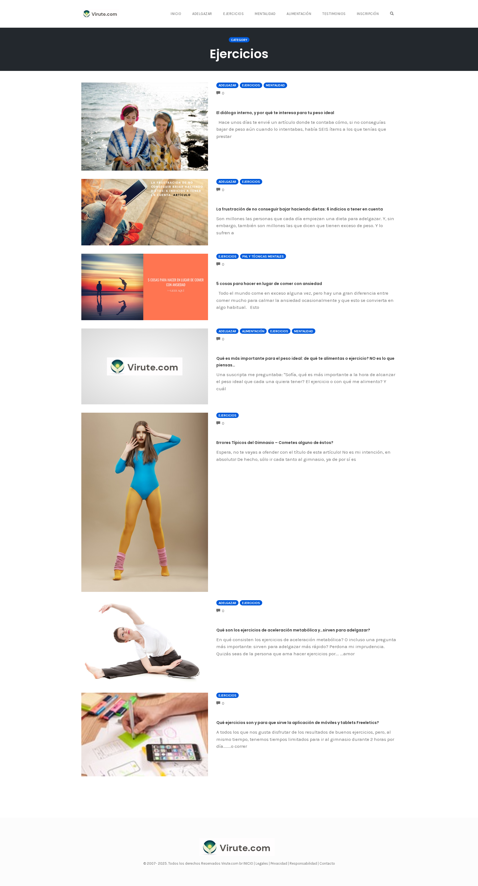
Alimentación (299, 14)
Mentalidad (265, 14)
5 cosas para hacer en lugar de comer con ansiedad (269, 283)
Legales (262, 863)
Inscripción (368, 14)
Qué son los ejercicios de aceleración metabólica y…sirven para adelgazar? (293, 630)
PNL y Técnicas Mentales (263, 256)
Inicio (176, 14)
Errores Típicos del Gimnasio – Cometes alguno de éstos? (274, 442)
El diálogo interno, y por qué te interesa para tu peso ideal (275, 112)
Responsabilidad (304, 863)
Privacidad (279, 863)
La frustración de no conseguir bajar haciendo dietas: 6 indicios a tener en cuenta (299, 209)
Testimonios (334, 14)
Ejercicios (233, 14)
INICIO (248, 863)
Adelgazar (202, 14)
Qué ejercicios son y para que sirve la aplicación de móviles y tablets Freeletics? (297, 722)
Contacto (327, 863)
